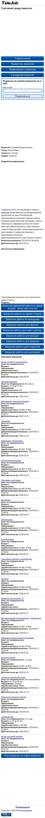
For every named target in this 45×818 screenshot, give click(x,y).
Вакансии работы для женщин (22, 335)
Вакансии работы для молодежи (22, 352)
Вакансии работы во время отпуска (23, 314)
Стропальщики (7, 539)
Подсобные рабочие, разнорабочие (16, 559)
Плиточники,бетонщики (11, 461)
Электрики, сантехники (11, 480)
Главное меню (22, 58)
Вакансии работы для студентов (22, 346)
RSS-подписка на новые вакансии (22, 755)
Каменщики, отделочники (11, 441)
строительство (7, 717)
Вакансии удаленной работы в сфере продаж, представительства (23, 307)
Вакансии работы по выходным (22, 319)
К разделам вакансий (22, 75)
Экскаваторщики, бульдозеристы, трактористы (21, 618)
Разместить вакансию (22, 64)
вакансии (5, 213)
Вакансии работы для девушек (22, 341)
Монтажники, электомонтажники (15, 401)
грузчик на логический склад (13, 677)
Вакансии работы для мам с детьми (22, 330)
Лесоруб (4, 579)
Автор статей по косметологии (14, 362)
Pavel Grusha (26, 810)
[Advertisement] (22, 33)
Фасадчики (5, 500)
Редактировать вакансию (22, 69)
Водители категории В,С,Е (12, 599)
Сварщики (5, 421)
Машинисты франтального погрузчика (17, 638)
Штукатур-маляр (8, 658)
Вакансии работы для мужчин (22, 325)
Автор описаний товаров (11, 737)
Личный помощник (9, 382)
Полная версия (23, 807)
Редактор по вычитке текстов (13, 697)
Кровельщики (7, 520)
